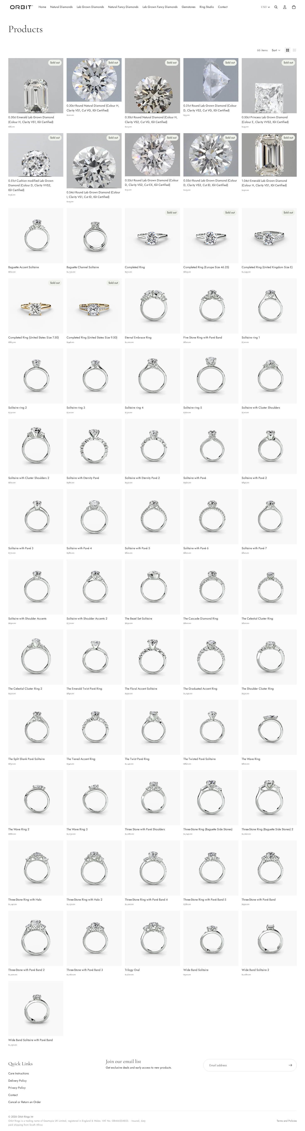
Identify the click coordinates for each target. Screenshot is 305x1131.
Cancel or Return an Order (24, 1102)
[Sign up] (290, 1065)
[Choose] (57, 257)
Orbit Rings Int (25, 1117)
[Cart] (293, 7)
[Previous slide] (14, 235)
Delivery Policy (17, 1081)
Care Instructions (18, 1073)
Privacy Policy (17, 1088)
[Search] (276, 7)
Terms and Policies (287, 1121)
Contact (13, 1095)
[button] (276, 50)
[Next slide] (57, 235)
